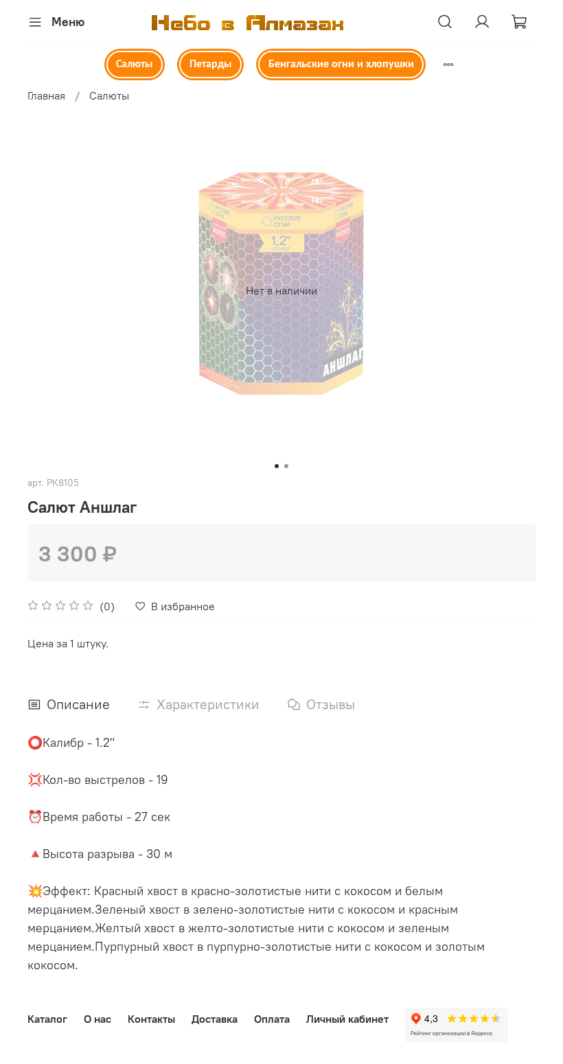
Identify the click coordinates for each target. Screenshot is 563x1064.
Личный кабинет (347, 1019)
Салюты (134, 64)
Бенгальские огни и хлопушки (341, 64)
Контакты (151, 1019)
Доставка (215, 1019)
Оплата (272, 1019)
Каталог (47, 1019)
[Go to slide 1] (277, 466)
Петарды (210, 64)
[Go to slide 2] (286, 466)
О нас (97, 1019)
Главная (46, 95)
